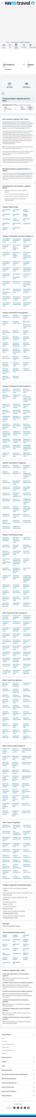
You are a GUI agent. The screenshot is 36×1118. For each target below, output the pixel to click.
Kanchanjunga (6, 105)
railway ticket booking (22, 173)
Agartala (23, 109)
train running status (20, 128)
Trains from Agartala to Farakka (11, 926)
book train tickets (9, 121)
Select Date (30, 108)
